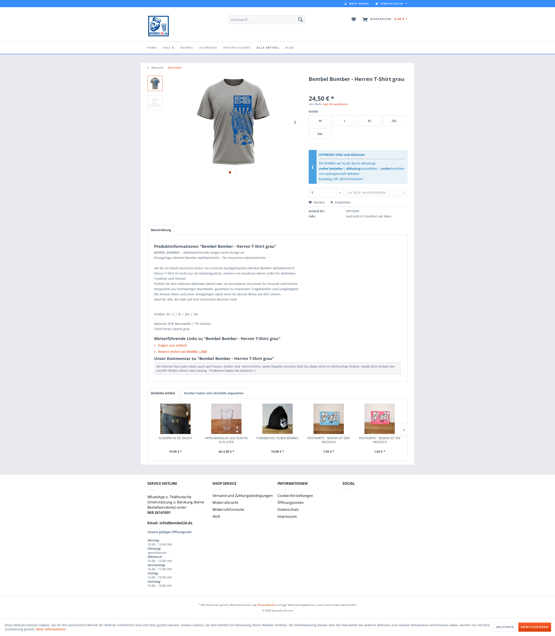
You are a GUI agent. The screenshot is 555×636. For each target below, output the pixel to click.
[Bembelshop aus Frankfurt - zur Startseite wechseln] (158, 26)
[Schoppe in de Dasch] (175, 419)
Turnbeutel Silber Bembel (277, 438)
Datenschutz (288, 509)
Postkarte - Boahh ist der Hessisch (328, 440)
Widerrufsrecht (225, 502)
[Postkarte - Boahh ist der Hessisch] (328, 419)
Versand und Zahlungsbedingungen (242, 495)
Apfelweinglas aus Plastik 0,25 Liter (226, 440)
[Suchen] (300, 19)
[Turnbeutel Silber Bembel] (277, 419)
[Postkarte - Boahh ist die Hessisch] (379, 419)
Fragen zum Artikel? (172, 345)
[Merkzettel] (354, 19)
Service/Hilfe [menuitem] (391, 3)
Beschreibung (161, 230)
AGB (216, 516)
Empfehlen (342, 202)
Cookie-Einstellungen (295, 495)
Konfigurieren (534, 627)
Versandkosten (267, 605)
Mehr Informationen (51, 629)
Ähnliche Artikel (163, 393)
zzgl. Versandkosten (335, 104)
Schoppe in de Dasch (175, 438)
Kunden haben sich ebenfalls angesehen (213, 393)
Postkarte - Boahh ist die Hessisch (379, 440)
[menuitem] (356, 3)
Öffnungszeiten (291, 502)
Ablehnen (505, 627)
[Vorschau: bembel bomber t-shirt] (155, 83)
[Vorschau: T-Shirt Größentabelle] (155, 102)
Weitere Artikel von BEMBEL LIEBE (182, 352)
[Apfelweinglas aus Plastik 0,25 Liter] (226, 419)
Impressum (287, 516)
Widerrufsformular (228, 509)
